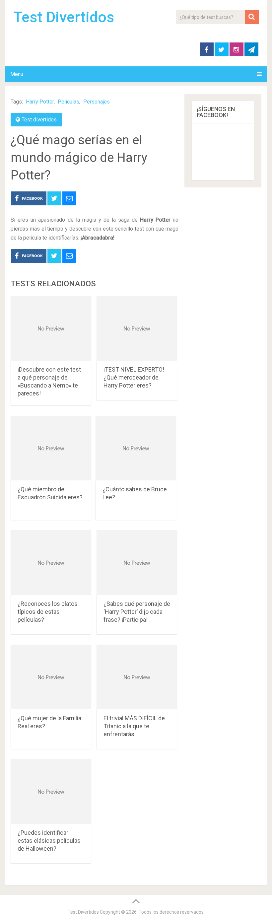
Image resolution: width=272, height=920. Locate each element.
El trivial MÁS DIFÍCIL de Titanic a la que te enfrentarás (134, 726)
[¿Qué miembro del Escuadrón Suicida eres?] (51, 448)
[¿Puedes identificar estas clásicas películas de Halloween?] (51, 791)
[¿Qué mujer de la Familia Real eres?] (51, 677)
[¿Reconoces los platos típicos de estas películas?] (51, 562)
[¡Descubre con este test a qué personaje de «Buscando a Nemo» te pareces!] (51, 328)
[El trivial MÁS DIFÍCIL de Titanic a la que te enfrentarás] (137, 677)
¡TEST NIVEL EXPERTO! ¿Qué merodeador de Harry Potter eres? (133, 377)
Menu (16, 74)
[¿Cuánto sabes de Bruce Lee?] (136, 448)
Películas (68, 102)
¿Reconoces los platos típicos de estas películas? (48, 611)
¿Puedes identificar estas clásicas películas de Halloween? (49, 840)
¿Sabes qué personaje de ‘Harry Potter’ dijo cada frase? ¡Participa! (136, 611)
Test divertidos (39, 119)
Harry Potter (40, 102)
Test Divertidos (64, 17)
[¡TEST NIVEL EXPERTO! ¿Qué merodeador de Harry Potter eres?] (137, 328)
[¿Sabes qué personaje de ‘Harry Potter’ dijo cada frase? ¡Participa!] (137, 562)
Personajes (96, 102)
